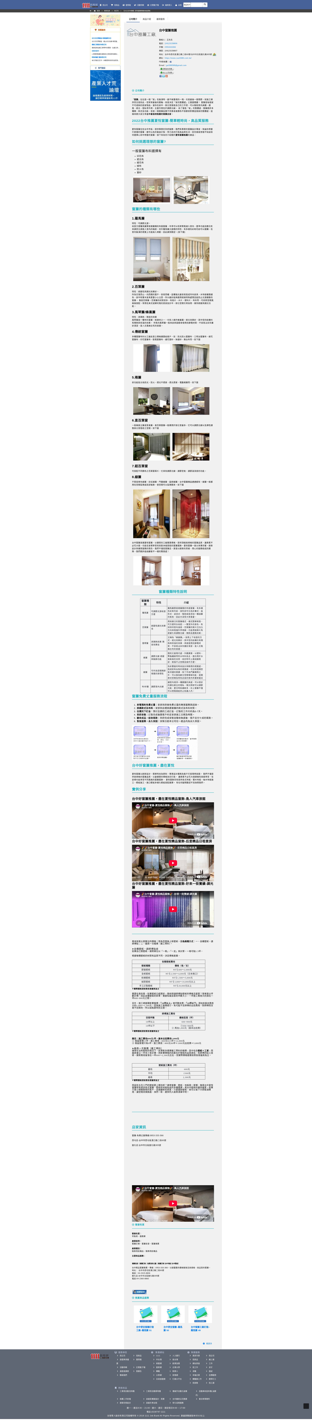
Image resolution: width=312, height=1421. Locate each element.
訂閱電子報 (140, 1367)
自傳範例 (212, 1375)
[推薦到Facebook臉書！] (160, 76)
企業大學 (176, 1367)
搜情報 (139, 1360)
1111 (158, 1356)
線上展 (211, 1360)
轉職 (158, 1371)
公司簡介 (133, 19)
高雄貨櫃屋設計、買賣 (155, 1399)
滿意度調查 (124, 1371)
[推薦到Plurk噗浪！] (166, 76)
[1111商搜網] (90, 5)
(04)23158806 (171, 43)
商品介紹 (147, 19)
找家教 (195, 1383)
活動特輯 (123, 1367)
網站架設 (196, 1363)
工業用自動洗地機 (127, 1391)
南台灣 (175, 1360)
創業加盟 (176, 1363)
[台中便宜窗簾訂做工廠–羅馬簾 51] (145, 1314)
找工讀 (211, 1383)
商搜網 (159, 1363)
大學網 (159, 1375)
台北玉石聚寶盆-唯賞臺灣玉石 (101, 38)
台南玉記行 (95, 51)
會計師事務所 (204, 1399)
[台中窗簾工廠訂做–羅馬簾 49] (200, 1314)
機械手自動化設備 (180, 1391)
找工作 (195, 1367)
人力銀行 (176, 1356)
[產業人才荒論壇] (105, 85)
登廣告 (139, 1371)
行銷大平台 (177, 1379)
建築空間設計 (125, 1403)
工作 (211, 1363)
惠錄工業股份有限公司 (99, 45)
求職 (194, 1371)
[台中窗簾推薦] (170, 62)
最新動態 (160, 19)
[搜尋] (204, 4)
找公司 (122, 1356)
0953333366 (170, 47)
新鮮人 (175, 1371)
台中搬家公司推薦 (180, 1399)
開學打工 (212, 1379)
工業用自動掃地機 (153, 1391)
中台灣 (159, 1360)
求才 (211, 1367)
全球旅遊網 (160, 1379)
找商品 (139, 1356)
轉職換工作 (197, 1379)
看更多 (209, 1344)
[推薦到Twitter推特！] (163, 76)
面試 (211, 1371)
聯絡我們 (123, 1375)
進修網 (159, 1367)
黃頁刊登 (196, 1356)
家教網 (175, 1375)
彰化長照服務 (178, 1403)
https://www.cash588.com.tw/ (178, 58)
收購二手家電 (125, 1399)
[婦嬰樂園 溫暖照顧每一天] (105, 20)
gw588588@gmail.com (176, 65)
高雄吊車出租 (151, 1403)
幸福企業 (196, 1375)
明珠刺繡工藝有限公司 (99, 57)
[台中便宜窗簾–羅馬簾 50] (173, 1314)
